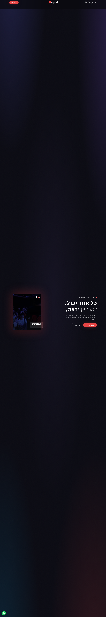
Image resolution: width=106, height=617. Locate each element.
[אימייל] (86, 2)
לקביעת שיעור (14, 2)
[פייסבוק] (89, 2)
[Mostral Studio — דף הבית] (53, 2)
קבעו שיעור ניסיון (90, 325)
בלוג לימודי (52, 7)
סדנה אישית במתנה (61, 7)
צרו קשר (34, 7)
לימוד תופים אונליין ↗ (25, 7)
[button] (27, 312)
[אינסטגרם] (92, 2)
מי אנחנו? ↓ (77, 325)
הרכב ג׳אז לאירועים (43, 7)
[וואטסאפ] (95, 2)
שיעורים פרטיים (78, 7)
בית (85, 7)
